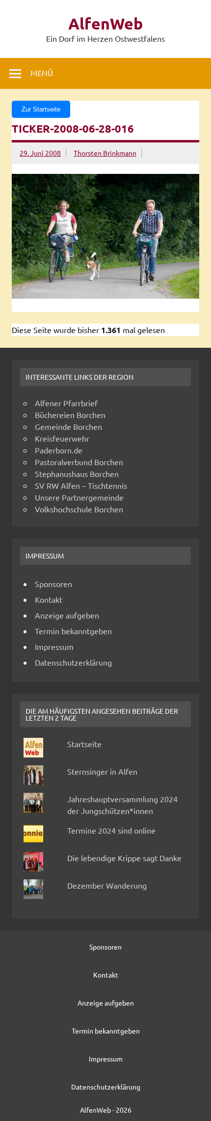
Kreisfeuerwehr (62, 438)
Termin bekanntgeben (73, 631)
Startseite (84, 744)
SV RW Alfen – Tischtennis (81, 485)
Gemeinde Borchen (68, 426)
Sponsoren (53, 584)
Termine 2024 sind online (111, 830)
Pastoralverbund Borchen (79, 462)
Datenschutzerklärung (73, 662)
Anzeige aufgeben (67, 615)
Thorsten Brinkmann (105, 152)
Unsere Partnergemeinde (79, 497)
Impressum (54, 646)
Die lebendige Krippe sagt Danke (124, 858)
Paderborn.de (58, 450)
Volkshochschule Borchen (79, 509)
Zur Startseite (41, 109)
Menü (41, 73)
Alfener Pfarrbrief (66, 403)
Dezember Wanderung (107, 885)
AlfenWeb (105, 23)
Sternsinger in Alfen (102, 771)
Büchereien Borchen (70, 415)
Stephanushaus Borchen (77, 473)
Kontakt (48, 599)
